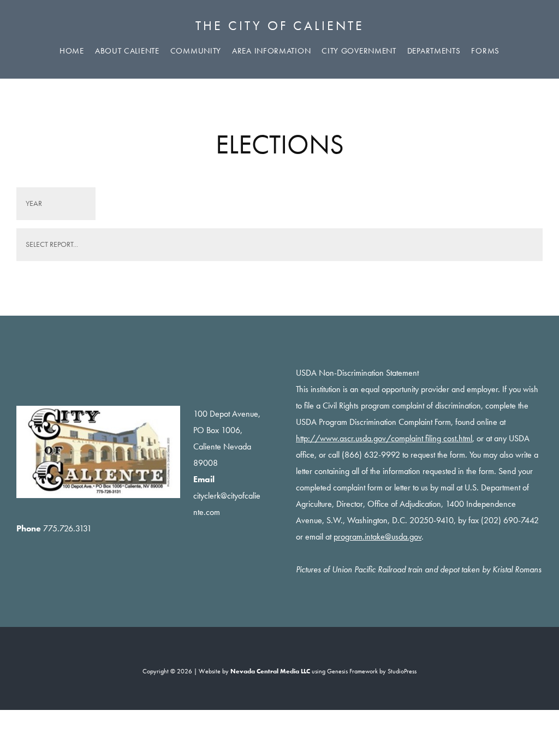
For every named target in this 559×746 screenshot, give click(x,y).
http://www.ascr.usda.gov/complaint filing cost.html (384, 438)
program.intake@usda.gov (377, 536)
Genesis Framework (352, 671)
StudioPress (402, 671)
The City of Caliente (279, 25)
